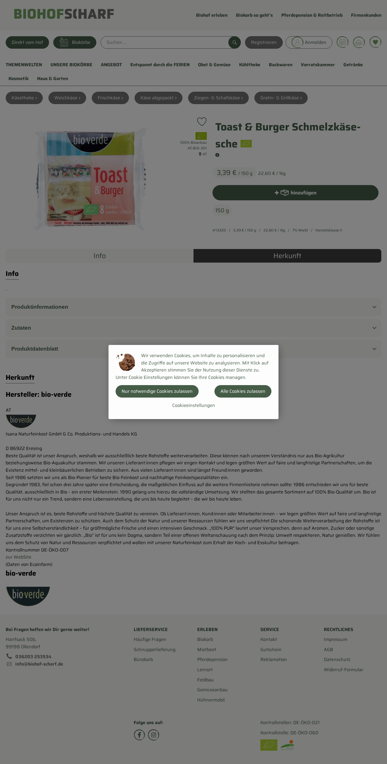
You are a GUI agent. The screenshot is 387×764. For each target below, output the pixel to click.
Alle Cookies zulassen (242, 391)
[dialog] (193, 382)
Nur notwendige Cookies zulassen (157, 391)
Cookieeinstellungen (193, 405)
